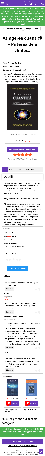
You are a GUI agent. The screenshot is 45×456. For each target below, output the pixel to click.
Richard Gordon (14, 63)
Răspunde (9, 289)
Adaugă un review (17, 268)
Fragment (20, 169)
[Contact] (42, 3)
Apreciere (11, 159)
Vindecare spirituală (18, 70)
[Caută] (24, 3)
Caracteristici (31, 169)
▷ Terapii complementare (12, 29)
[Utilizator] (37, 3)
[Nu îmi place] (39, 289)
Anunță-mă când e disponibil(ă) (23, 149)
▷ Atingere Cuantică (31, 29)
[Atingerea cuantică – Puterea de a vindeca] (22, 107)
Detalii (5, 169)
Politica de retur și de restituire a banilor (22, 446)
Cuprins (12, 169)
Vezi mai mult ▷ (7, 228)
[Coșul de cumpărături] (30, 3)
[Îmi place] (35, 289)
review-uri (33, 159)
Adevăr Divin (14, 66)
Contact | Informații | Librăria (22, 441)
